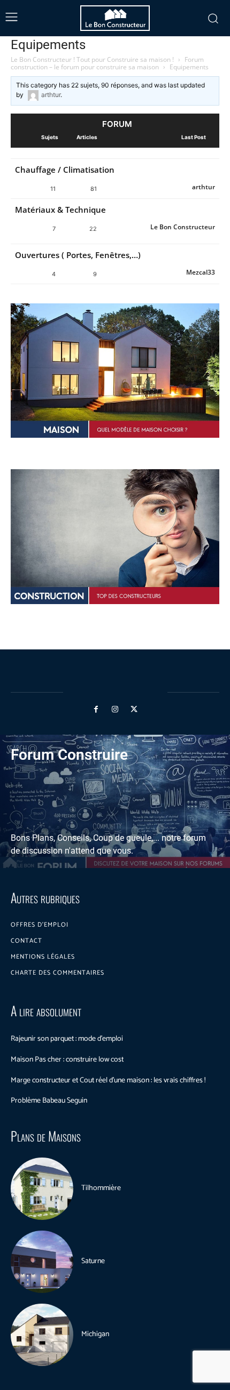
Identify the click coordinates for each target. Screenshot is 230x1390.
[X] (134, 709)
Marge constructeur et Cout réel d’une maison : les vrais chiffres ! (108, 1080)
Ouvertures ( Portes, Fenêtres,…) (78, 255)
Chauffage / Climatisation (64, 169)
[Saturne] (42, 1262)
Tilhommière (101, 1188)
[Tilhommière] (42, 1189)
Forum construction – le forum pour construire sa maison (107, 63)
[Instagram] (114, 709)
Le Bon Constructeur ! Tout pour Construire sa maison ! (92, 59)
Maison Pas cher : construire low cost (67, 1060)
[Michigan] (42, 1335)
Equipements (48, 44)
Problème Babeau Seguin (49, 1101)
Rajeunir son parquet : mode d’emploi (67, 1039)
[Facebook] (96, 709)
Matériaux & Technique (60, 209)
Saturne (93, 1261)
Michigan (95, 1334)
